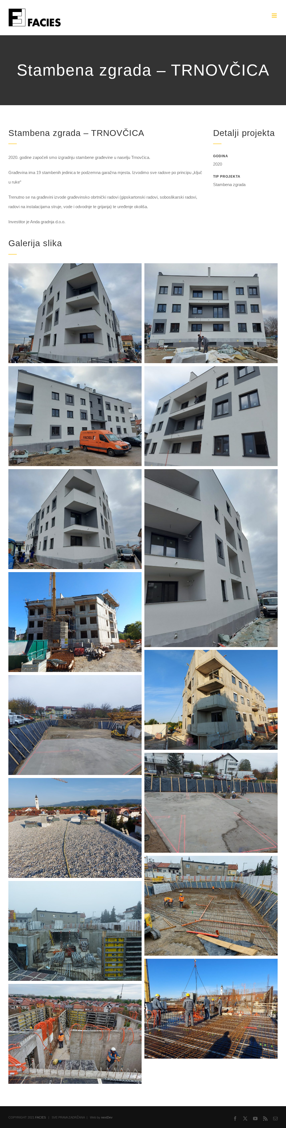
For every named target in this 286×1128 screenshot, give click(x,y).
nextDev (107, 1117)
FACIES (40, 1117)
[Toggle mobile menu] (275, 15)
